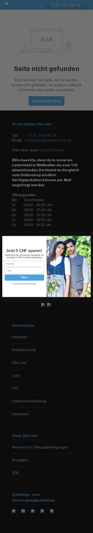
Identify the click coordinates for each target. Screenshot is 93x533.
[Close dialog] (88, 239)
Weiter (24, 277)
